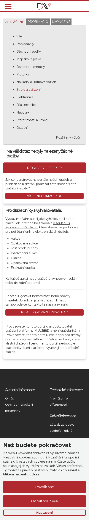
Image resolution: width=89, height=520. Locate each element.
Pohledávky (25, 44)
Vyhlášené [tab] (14, 22)
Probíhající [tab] (38, 22)
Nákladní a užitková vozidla (36, 82)
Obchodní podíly (28, 52)
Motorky (22, 74)
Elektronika (24, 97)
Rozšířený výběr (68, 137)
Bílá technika (26, 105)
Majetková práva (28, 59)
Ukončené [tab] (61, 22)
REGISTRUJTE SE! (44, 168)
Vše (19, 36)
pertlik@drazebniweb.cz (44, 312)
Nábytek (22, 112)
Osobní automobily (30, 67)
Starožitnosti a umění (32, 120)
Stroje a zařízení (28, 90)
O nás (9, 398)
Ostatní (21, 128)
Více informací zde (44, 196)
